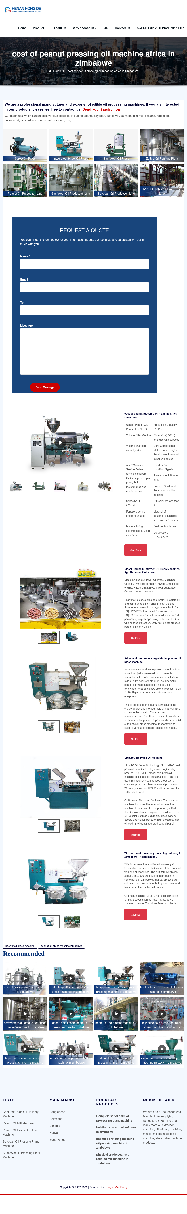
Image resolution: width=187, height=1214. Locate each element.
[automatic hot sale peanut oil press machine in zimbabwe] (116, 1049)
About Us (59, 28)
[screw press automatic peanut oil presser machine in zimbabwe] (25, 1013)
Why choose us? (84, 28)
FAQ (105, 28)
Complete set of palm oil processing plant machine (114, 1118)
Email (25, 279)
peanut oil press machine (20, 946)
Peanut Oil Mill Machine (18, 1123)
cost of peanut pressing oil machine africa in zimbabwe (103, 71)
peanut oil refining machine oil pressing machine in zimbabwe (115, 1143)
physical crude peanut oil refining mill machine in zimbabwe (113, 1158)
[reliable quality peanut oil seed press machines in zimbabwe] (71, 978)
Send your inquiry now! (102, 109)
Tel (22, 302)
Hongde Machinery (116, 1187)
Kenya (53, 1132)
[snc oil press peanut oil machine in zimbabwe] (25, 978)
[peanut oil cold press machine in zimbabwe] (116, 1013)
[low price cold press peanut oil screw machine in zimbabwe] (162, 1013)
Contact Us (122, 28)
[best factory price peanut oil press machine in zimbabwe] (162, 978)
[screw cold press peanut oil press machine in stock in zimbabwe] (162, 1049)
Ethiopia (54, 1126)
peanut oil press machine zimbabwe (61, 946)
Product (39, 28)
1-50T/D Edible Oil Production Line (160, 28)
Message (26, 325)
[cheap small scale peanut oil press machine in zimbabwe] (71, 1013)
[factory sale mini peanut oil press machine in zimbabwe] (71, 1049)
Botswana (55, 1119)
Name (25, 256)
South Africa (57, 1139)
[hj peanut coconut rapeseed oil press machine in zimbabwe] (25, 1049)
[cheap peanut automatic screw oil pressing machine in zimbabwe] (116, 978)
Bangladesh (57, 1112)
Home (22, 28)
